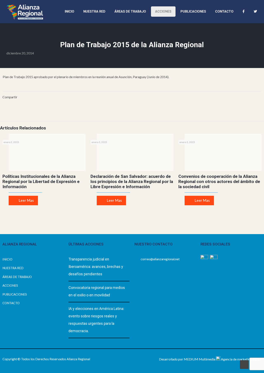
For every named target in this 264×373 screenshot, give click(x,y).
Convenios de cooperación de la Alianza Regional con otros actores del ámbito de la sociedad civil (219, 181)
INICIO (7, 259)
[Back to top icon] (244, 364)
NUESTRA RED (13, 268)
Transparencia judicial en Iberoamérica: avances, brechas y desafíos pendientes (95, 266)
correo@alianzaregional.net (160, 259)
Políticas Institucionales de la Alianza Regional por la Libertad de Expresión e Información (41, 181)
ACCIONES (10, 285)
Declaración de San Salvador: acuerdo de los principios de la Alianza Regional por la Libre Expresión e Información (132, 181)
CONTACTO (11, 303)
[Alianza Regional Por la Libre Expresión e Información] (25, 11)
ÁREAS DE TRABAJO (17, 277)
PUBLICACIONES (14, 294)
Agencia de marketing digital (241, 359)
